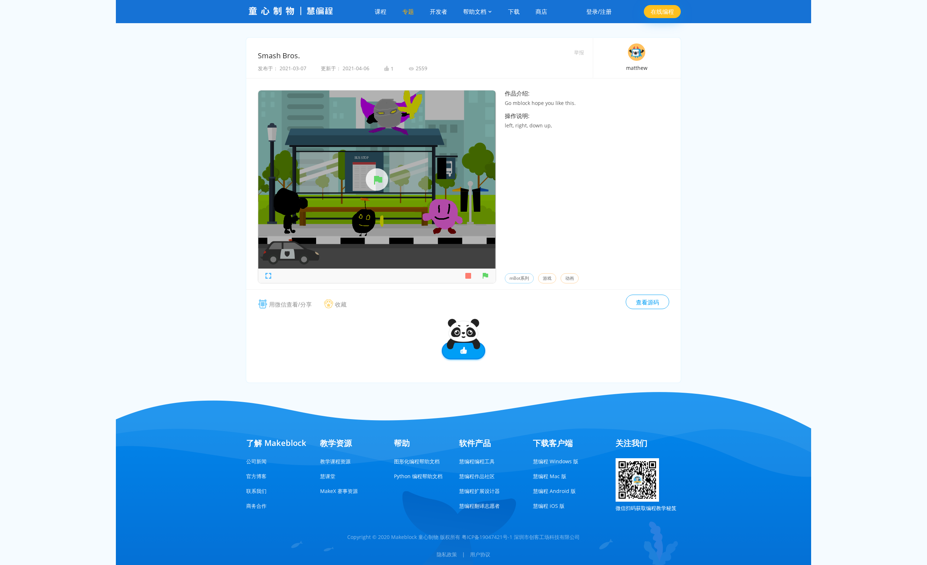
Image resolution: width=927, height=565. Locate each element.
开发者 (438, 12)
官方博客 (256, 476)
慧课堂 (327, 476)
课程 (380, 12)
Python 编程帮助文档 (418, 476)
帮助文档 (475, 12)
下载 (514, 12)
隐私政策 (447, 554)
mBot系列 (519, 278)
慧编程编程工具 (477, 461)
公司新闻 (256, 461)
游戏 (547, 278)
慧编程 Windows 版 (555, 461)
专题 (408, 12)
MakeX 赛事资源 (339, 491)
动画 (569, 278)
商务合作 (256, 505)
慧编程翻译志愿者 (479, 505)
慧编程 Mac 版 (549, 476)
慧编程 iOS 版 (549, 505)
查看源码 (647, 302)
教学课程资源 (335, 461)
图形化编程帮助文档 (417, 461)
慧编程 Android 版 (554, 491)
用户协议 (480, 554)
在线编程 (662, 12)
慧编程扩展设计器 (479, 491)
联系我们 (256, 491)
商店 (541, 12)
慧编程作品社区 (477, 476)
